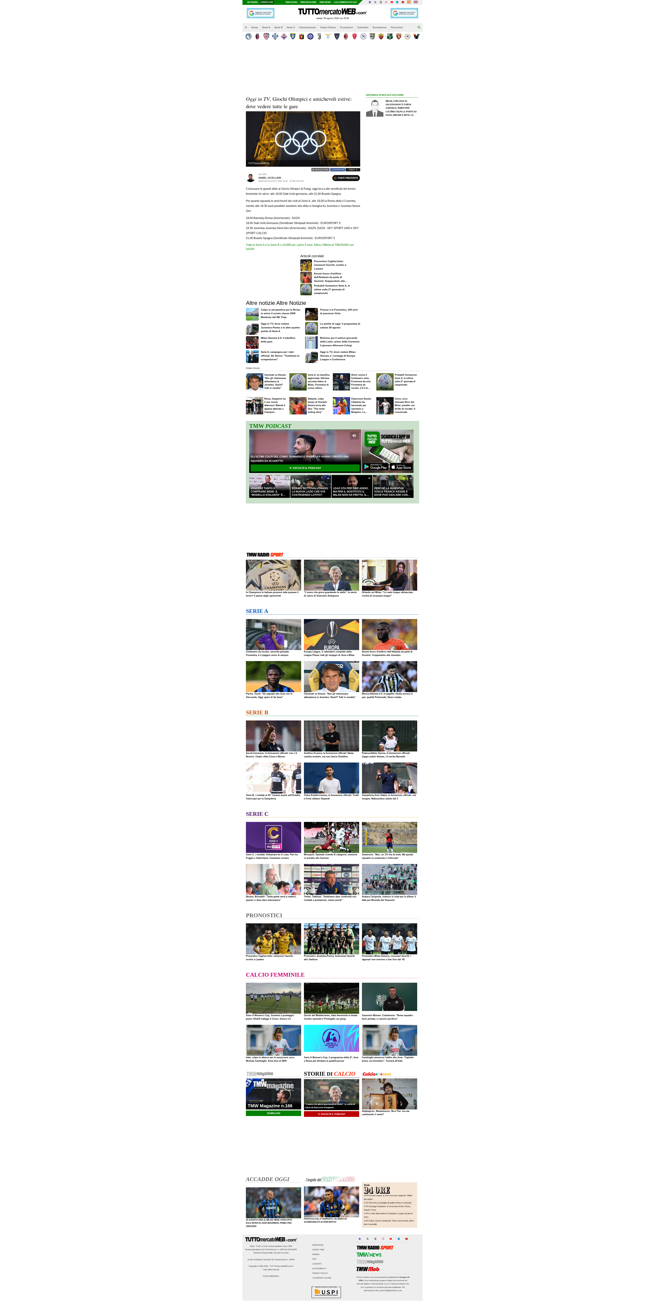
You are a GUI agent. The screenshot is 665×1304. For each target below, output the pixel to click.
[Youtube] (391, 2)
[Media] (402, 2)
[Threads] (381, 2)
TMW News (325, 2)
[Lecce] (336, 36)
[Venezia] (416, 36)
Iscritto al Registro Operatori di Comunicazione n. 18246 (270, 1259)
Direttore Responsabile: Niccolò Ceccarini (271, 1253)
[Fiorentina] (283, 36)
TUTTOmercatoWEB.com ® (282, 1266)
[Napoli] (363, 36)
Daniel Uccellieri (270, 178)
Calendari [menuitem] (363, 27)
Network (252, 2)
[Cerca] (419, 27)
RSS (314, 1259)
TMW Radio (291, 2)
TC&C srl (260, 1246)
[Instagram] (386, 2)
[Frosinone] (292, 36)
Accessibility (319, 1268)
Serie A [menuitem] (266, 27)
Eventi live (267, 2)
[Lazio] (328, 36)
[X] (375, 2)
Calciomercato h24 (345, 2)
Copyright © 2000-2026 (258, 1266)
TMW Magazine (308, 2)
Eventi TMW (318, 1250)
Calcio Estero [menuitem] (328, 27)
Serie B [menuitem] (278, 27)
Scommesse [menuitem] (380, 27)
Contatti (317, 1264)
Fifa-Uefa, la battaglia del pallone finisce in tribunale (390, 1203)
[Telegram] (397, 2)
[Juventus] (319, 36)
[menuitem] (246, 27)
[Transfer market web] (416, 2)
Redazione (317, 1245)
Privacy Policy (320, 1273)
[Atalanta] (248, 36)
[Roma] (381, 36)
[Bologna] (257, 36)
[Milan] (345, 36)
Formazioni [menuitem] (346, 27)
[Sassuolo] (389, 36)
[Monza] (354, 36)
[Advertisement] (392, 231)
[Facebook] (370, 2)
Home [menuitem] (254, 27)
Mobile (316, 1254)
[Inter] (310, 36)
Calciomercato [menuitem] (307, 27)
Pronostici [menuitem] (397, 27)
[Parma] (372, 36)
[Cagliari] (266, 36)
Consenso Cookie (321, 1278)
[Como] (275, 36)
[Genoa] (301, 36)
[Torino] (398, 36)
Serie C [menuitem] (291, 27)
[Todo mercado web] (409, 2)
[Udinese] (407, 36)
